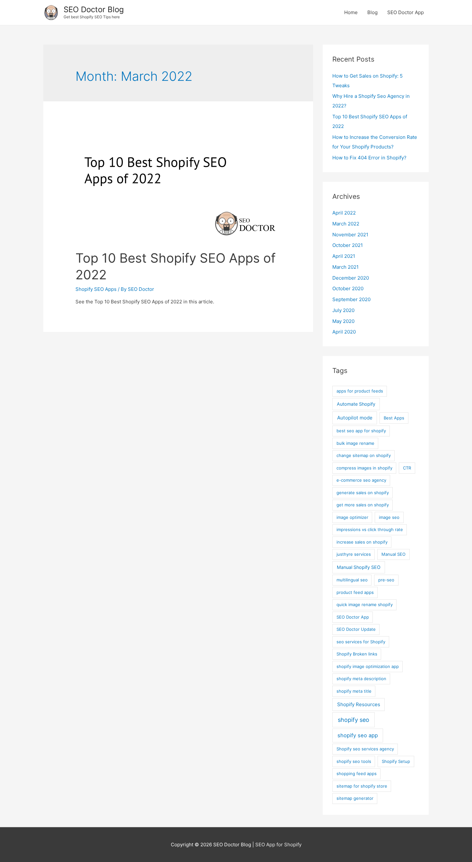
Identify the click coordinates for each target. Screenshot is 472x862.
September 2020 (351, 299)
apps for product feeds (360, 390)
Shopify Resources (358, 704)
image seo (389, 517)
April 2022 (344, 213)
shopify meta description (361, 678)
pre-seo (386, 579)
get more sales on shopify (363, 504)
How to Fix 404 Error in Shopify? (369, 158)
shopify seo (353, 719)
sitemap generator (355, 798)
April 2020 (344, 332)
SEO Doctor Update (356, 629)
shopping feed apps (357, 773)
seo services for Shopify (361, 641)
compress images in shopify (364, 467)
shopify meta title (354, 691)
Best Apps (394, 417)
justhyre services (354, 554)
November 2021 (350, 235)
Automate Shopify (356, 404)
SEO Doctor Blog (94, 9)
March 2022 (345, 224)
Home (351, 12)
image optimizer (352, 517)
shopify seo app (357, 735)
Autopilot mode (354, 418)
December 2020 (350, 278)
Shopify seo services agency (365, 748)
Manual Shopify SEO (358, 567)
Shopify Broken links (357, 653)
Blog (372, 12)
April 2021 (343, 256)
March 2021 (345, 267)
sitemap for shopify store (362, 786)
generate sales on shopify (363, 492)
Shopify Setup (396, 761)
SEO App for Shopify (278, 844)
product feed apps (355, 592)
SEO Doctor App (405, 12)
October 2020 (347, 288)
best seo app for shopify (361, 430)
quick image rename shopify (365, 604)
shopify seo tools (354, 761)
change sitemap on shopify (364, 455)
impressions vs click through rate (370, 529)
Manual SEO (393, 554)
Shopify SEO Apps (96, 289)
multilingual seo (352, 579)
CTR (407, 467)
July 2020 (343, 310)
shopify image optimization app (368, 666)
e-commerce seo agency (361, 480)
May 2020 (343, 321)
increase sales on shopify (362, 542)
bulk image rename (355, 443)
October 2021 (347, 245)
